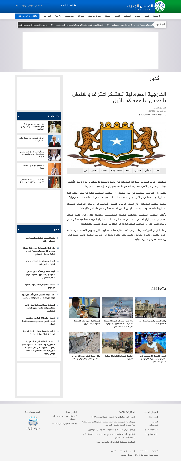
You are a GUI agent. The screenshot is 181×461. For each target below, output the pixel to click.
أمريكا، (156, 170)
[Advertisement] (90, 50)
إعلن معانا (123, 451)
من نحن (58, 16)
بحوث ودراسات (94, 16)
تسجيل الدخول (66, 5)
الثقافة (107, 16)
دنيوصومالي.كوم (151, 430)
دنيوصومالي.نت (151, 434)
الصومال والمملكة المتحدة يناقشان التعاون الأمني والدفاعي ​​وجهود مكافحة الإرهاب (38, 321)
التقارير (137, 16)
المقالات (127, 16)
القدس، (128, 170)
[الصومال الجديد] (146, 6)
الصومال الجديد (127, 455)
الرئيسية (156, 16)
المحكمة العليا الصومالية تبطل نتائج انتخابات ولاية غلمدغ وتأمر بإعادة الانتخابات (40, 308)
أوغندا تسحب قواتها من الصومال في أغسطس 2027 (40, 239)
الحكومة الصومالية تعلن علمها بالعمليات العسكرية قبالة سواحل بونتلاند (38, 333)
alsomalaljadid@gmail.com (63, 424)
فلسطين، (94, 170)
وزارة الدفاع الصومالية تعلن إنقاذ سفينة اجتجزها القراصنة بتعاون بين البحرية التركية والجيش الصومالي (39, 251)
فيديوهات (69, 16)
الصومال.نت (153, 417)
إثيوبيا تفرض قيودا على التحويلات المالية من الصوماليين (94, 25)
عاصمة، (104, 170)
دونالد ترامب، (116, 170)
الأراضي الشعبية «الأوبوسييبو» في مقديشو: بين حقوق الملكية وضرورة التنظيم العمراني (40, 274)
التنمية (117, 16)
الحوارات (81, 16)
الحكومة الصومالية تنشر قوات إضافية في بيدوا (40, 286)
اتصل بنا (113, 451)
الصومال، (137, 170)
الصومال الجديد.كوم (153, 423)
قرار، (85, 170)
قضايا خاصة (144, 451)
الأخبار (146, 16)
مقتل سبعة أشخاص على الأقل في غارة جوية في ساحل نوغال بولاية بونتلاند (38, 296)
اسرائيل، (147, 170)
